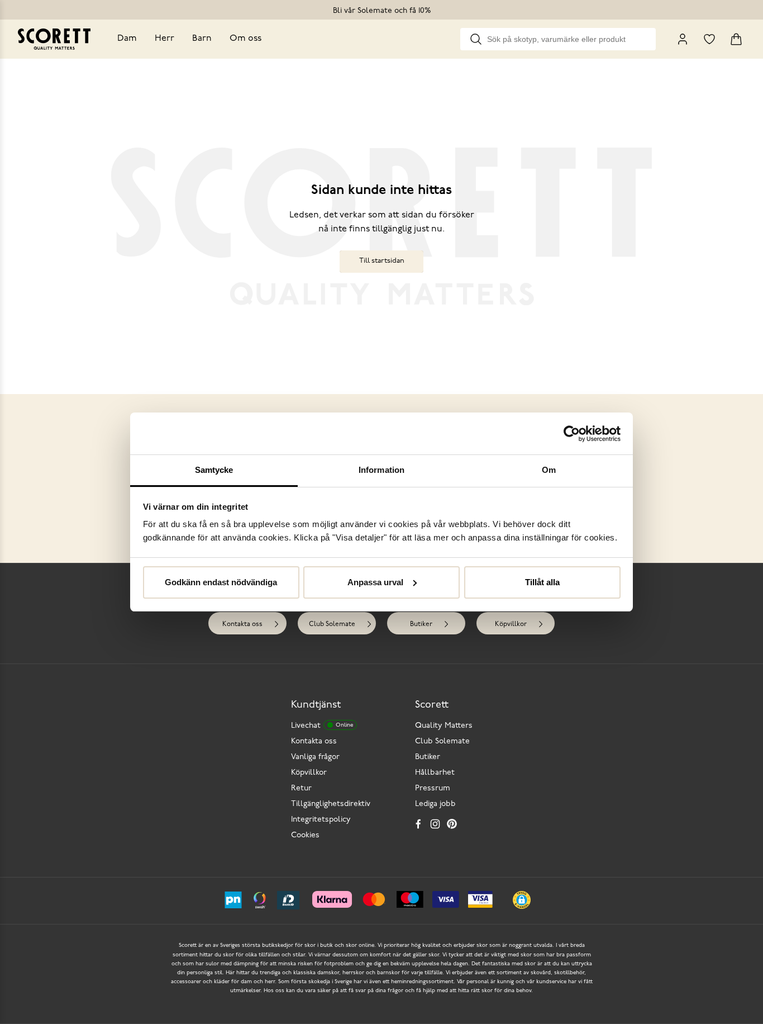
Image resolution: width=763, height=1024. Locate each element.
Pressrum (432, 788)
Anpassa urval (375, 582)
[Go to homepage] (54, 39)
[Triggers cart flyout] (736, 39)
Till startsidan (381, 260)
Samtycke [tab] (214, 470)
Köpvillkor (511, 624)
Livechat (322, 726)
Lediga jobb (435, 804)
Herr (164, 38)
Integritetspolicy (321, 820)
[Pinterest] (452, 824)
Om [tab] (549, 470)
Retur (301, 788)
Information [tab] (381, 470)
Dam (127, 38)
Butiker (421, 624)
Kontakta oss (242, 624)
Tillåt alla (542, 582)
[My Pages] (683, 39)
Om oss (245, 38)
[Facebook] (418, 824)
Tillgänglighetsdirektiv (330, 804)
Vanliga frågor (315, 757)
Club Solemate (332, 624)
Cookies (305, 835)
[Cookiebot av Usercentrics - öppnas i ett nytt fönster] (572, 433)
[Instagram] (435, 824)
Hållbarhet (435, 773)
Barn (202, 38)
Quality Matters (444, 726)
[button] (522, 900)
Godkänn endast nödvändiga (221, 582)
